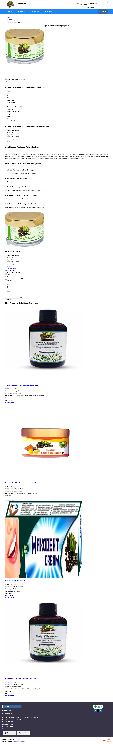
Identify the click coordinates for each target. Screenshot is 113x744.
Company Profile (23, 11)
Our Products (37, 11)
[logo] (10, 7)
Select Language (104, 7)
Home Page (10, 11)
